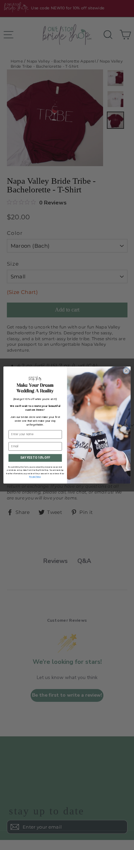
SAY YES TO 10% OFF (35, 457)
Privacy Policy (35, 477)
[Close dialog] (126, 371)
